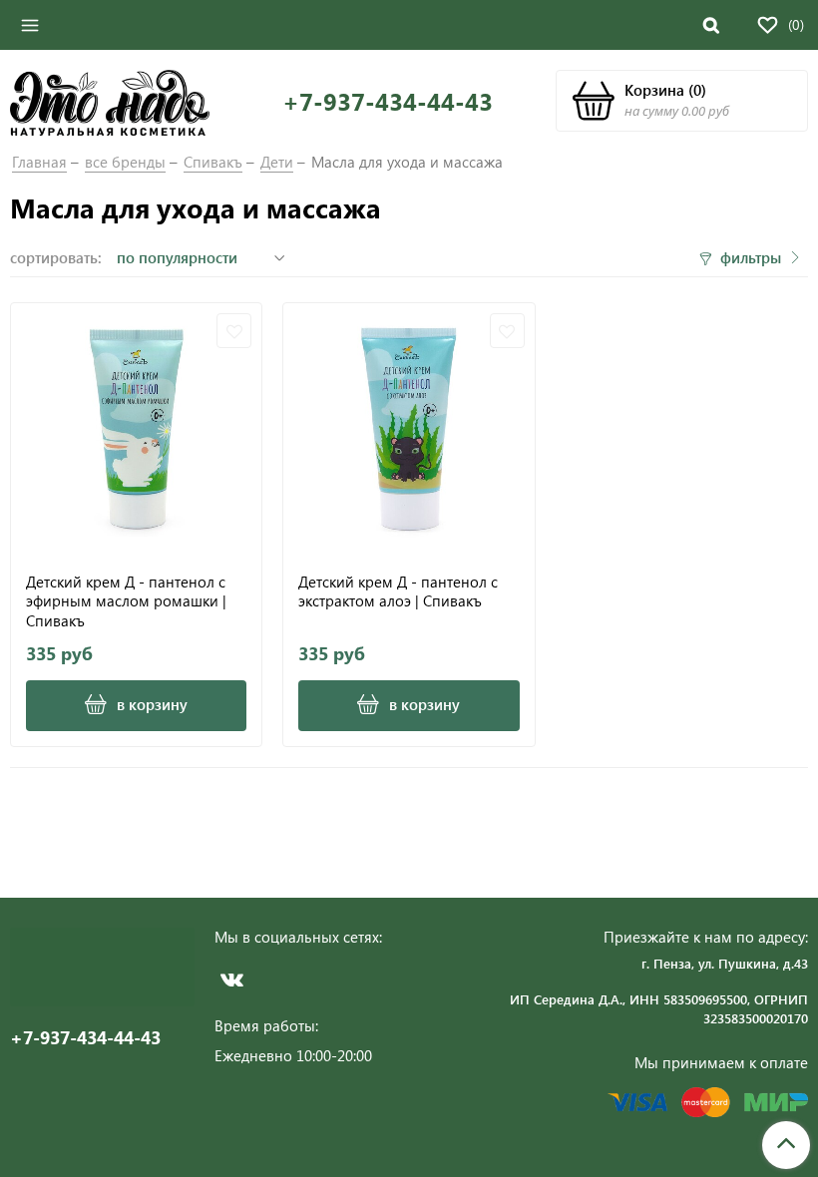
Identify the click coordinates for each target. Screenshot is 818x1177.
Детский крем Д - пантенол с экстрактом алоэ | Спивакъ (398, 592)
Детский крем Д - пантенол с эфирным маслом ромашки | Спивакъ (126, 601)
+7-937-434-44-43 (387, 101)
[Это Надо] (109, 101)
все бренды (125, 162)
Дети (276, 162)
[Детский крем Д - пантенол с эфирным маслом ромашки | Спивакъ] (136, 428)
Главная (39, 162)
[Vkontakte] (231, 979)
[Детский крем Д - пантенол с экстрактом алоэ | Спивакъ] (408, 428)
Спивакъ (213, 162)
